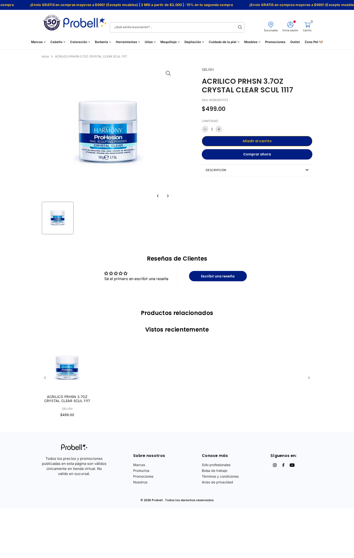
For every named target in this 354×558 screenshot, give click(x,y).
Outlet (295, 42)
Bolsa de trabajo (214, 470)
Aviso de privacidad (217, 482)
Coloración (78, 42)
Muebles (250, 42)
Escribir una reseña (218, 276)
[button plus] (219, 129)
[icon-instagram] (274, 465)
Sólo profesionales (216, 465)
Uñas (149, 42)
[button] (157, 195)
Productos (141, 470)
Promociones (275, 42)
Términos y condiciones (220, 476)
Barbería (101, 42)
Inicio (45, 56)
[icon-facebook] (283, 465)
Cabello (56, 42)
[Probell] (76, 21)
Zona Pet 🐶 (314, 42)
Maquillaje (168, 42)
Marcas (37, 42)
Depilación (192, 42)
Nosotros (140, 482)
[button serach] (240, 27)
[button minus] (205, 129)
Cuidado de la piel (222, 42)
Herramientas (126, 42)
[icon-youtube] (292, 465)
